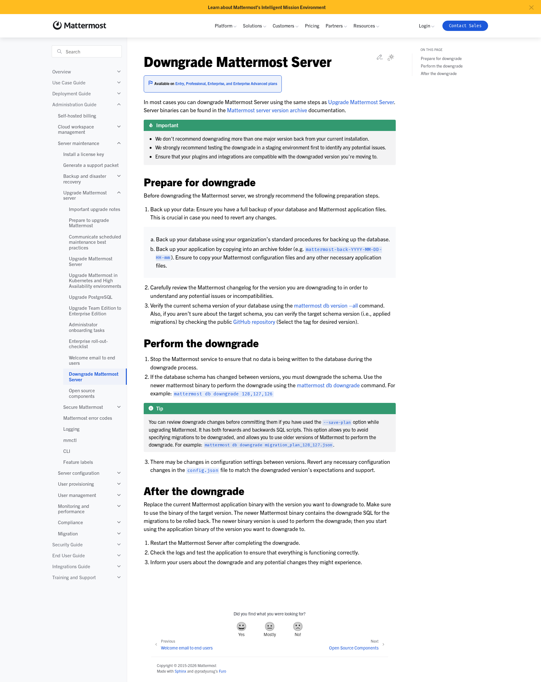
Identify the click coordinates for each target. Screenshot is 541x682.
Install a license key (83, 154)
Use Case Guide (68, 82)
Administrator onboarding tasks (87, 327)
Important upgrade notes (94, 209)
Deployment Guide (71, 93)
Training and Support (74, 577)
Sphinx (180, 671)
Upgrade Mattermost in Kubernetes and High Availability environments (95, 280)
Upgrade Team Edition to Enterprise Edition (95, 310)
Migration (68, 533)
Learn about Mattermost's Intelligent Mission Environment (267, 7)
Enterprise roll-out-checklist (88, 343)
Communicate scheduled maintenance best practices (95, 241)
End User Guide (68, 555)
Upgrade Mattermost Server (90, 261)
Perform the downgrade (442, 65)
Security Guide (67, 544)
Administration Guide (74, 104)
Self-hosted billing (77, 115)
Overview (61, 71)
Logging (71, 429)
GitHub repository (254, 321)
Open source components (82, 393)
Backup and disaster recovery (84, 178)
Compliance (70, 522)
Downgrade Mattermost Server (93, 376)
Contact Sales (465, 25)
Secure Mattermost (83, 407)
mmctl (70, 440)
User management (77, 495)
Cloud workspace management (76, 129)
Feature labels (78, 462)
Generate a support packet (91, 165)
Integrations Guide (71, 566)
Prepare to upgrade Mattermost (89, 222)
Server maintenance (78, 143)
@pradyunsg (204, 671)
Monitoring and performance (73, 508)
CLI (66, 451)
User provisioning (76, 484)
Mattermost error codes (87, 418)
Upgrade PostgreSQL (90, 297)
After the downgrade (439, 73)
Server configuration (78, 473)
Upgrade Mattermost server (85, 195)
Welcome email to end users (92, 360)
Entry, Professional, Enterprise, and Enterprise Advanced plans (226, 83)
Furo (222, 671)
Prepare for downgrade (441, 58)
